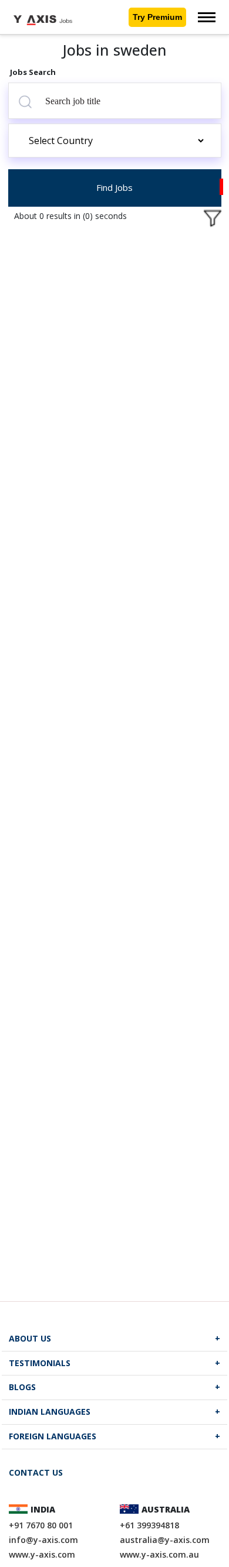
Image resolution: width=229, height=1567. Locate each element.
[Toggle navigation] (206, 17)
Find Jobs (114, 187)
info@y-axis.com (43, 1539)
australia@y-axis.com (165, 1539)
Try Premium (157, 17)
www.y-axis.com (42, 1554)
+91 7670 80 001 (41, 1525)
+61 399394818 (149, 1525)
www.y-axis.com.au (159, 1554)
